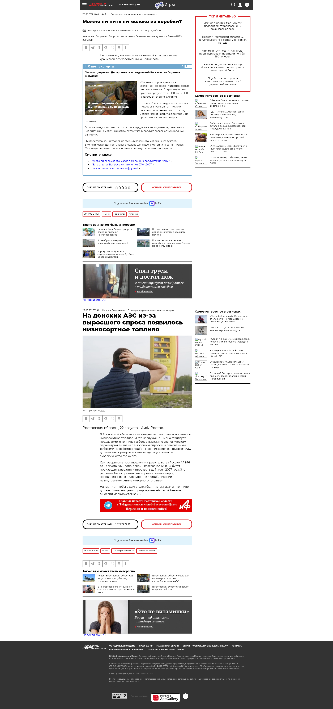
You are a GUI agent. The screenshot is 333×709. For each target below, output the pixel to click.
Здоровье (101, 36)
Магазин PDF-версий (167, 646)
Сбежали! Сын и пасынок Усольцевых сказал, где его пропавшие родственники (230, 103)
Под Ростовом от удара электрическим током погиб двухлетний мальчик (222, 81)
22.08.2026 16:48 (91, 310)
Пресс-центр (145, 646)
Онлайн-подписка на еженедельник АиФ (205, 646)
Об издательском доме (122, 646)
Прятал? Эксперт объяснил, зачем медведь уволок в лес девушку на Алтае (228, 160)
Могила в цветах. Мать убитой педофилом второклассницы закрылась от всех (222, 26)
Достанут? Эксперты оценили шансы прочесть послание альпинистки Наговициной (230, 376)
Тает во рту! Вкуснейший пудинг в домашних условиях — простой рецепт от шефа (228, 137)
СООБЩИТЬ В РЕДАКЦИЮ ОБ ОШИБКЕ (166, 649)
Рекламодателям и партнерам (126, 649)
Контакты (237, 646)
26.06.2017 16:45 (91, 14)
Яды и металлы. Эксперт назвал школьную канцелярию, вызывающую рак (227, 114)
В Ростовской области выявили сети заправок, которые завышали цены (116, 589)
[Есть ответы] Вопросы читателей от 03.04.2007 (122, 164)
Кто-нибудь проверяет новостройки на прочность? (112, 241)
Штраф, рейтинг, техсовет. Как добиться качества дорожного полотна (169, 232)
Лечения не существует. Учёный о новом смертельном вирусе (228, 329)
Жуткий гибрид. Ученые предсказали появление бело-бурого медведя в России (230, 342)
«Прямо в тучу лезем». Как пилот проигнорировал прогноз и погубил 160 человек (222, 53)
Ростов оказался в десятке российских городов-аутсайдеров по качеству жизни (171, 243)
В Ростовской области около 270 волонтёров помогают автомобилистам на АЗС (170, 578)
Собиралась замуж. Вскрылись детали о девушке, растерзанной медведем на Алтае (228, 126)
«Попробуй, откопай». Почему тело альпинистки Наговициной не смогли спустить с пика (229, 319)
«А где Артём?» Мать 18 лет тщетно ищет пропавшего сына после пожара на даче (228, 149)
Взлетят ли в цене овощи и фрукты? (115, 168)
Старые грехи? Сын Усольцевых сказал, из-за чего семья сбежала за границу (229, 364)
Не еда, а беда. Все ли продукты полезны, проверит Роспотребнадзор (114, 232)
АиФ (102, 410)
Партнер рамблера (139, 696)
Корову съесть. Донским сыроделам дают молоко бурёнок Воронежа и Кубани (115, 254)
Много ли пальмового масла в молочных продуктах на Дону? (131, 160)
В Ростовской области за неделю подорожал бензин (170, 588)
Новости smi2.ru (94, 299)
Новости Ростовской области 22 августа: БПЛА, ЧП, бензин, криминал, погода (223, 39)
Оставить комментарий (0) (166, 187)
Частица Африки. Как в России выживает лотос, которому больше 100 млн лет (229, 353)
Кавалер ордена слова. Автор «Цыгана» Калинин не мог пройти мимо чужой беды (222, 67)
